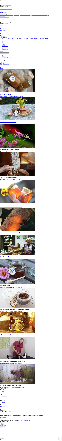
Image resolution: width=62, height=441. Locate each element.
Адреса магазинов (11, 409)
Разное (1, 67)
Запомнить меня (4, 428)
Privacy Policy (19, 420)
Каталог (1, 25)
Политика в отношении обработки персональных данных (10, 418)
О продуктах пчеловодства (4, 64)
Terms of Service (25, 420)
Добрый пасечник (8, 411)
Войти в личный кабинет (4, 17)
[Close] (0, 422)
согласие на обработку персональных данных (16, 439)
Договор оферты (3, 417)
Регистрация (2, 426)
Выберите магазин (3, 14)
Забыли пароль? (3, 425)
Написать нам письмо (4, 409)
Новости (1, 68)
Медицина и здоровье (4, 66)
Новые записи (2, 63)
